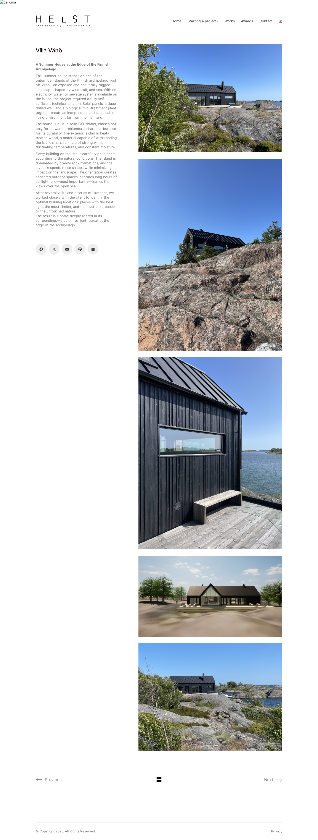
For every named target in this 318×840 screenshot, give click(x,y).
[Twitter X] (54, 249)
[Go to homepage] (63, 21)
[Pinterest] (80, 249)
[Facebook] (41, 249)
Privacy (276, 831)
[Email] (67, 249)
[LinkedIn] (93, 249)
